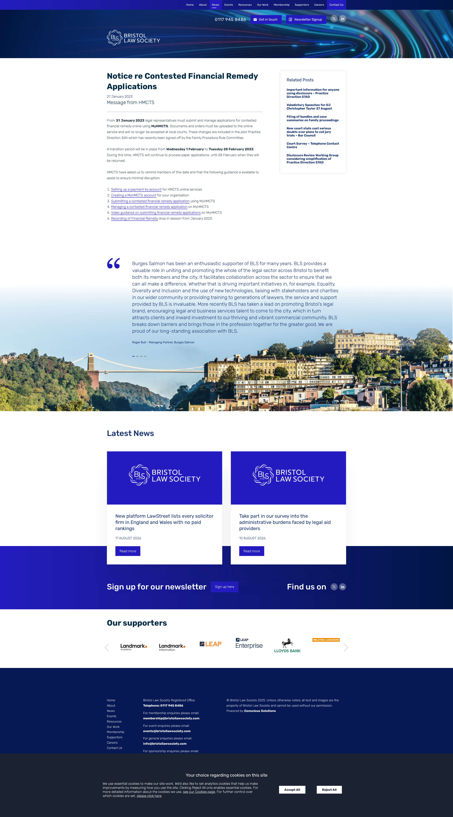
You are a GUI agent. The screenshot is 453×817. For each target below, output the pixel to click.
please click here (149, 796)
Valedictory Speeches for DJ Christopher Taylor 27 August (309, 106)
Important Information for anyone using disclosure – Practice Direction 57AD (313, 93)
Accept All (292, 789)
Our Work (262, 4)
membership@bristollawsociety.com (171, 718)
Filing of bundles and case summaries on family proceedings (313, 118)
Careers (319, 4)
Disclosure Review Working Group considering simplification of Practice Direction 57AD (313, 158)
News (215, 4)
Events (228, 4)
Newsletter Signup (308, 19)
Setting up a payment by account (136, 189)
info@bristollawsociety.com (165, 743)
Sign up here (224, 587)
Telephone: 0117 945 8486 (163, 705)
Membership (281, 4)
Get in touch (268, 19)
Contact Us (336, 4)
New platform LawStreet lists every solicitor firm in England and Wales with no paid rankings (164, 522)
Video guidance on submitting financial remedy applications (156, 213)
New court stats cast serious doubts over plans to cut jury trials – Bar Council (309, 132)
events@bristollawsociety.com (167, 731)
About (203, 4)
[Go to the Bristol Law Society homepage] (133, 19)
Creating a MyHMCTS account (133, 195)
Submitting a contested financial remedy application (150, 201)
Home (190, 4)
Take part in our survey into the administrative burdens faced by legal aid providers (285, 522)
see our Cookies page (199, 792)
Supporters (302, 4)
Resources (245, 4)
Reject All (329, 789)
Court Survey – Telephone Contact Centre (313, 145)
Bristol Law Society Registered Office (169, 700)
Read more (128, 551)
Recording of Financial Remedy (134, 218)
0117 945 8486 (230, 19)
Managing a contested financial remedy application (149, 207)
